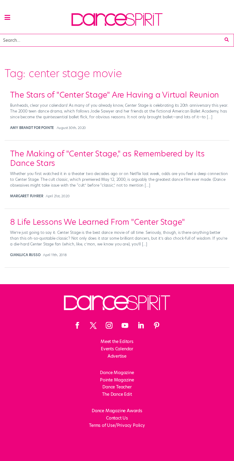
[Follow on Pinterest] (156, 325)
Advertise (117, 356)
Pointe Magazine (117, 380)
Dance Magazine (117, 373)
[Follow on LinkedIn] (140, 325)
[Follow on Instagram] (109, 325)
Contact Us (117, 418)
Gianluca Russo (25, 254)
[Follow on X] (93, 325)
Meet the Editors (117, 341)
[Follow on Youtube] (125, 325)
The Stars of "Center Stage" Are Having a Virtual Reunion (114, 94)
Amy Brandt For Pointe (32, 127)
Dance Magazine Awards (117, 411)
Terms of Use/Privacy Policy (117, 425)
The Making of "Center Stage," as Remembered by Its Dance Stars (107, 158)
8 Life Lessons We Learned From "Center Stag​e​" (97, 221)
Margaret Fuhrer (26, 196)
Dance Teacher (116, 387)
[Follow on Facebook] (77, 325)
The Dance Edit (117, 394)
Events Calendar (117, 349)
